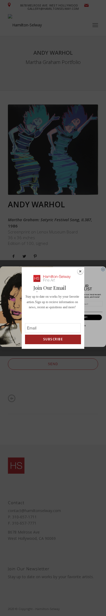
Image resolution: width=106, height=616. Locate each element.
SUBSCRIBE (53, 339)
